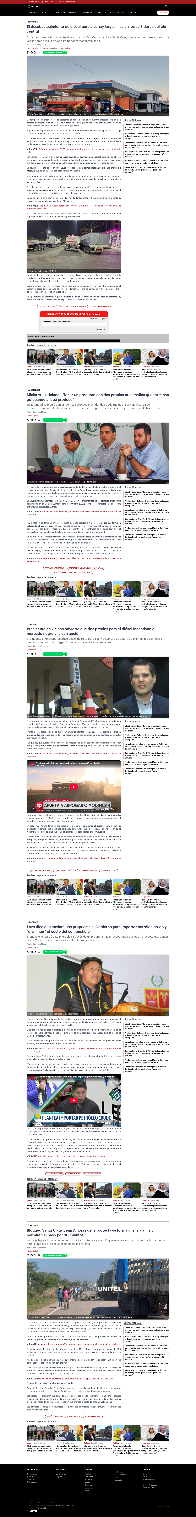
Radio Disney (60, 12)
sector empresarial (89, 870)
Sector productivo (54, 568)
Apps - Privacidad (150, 1485)
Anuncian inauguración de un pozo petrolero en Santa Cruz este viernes (72, 1156)
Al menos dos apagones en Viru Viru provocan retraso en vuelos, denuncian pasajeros (79, 1344)
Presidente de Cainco (42, 870)
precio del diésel (65, 870)
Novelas (146, 1477)
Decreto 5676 (109, 870)
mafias (99, 568)
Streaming (99, 12)
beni (49, 1417)
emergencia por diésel (80, 568)
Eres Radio (73, 12)
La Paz (58, 2)
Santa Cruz (48, 2)
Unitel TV (45, 12)
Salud (87, 1491)
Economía (33, 22)
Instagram (32, 1482)
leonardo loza (54, 1174)
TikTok (31, 1479)
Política (58, 367)
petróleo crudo (92, 1174)
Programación (148, 1479)
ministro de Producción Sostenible (74, 572)
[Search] (166, 6)
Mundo (29, 367)
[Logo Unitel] (33, 6)
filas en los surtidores (72, 306)
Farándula (118, 1480)
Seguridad (145, 367)
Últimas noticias (34, 2)
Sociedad (88, 1479)
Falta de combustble (98, 306)
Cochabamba (69, 2)
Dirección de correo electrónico (56, 322)
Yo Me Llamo (132, 12)
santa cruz (74, 1417)
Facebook (32, 1474)
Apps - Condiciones (150, 1488)
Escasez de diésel (47, 306)
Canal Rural (87, 12)
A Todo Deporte (117, 12)
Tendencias (118, 1472)
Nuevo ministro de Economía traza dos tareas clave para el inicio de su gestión (75, 1379)
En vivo (164, 12)
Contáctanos (61, 1474)
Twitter (31, 1477)
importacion (73, 1174)
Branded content (120, 1475)
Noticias (31, 12)
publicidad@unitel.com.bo (63, 1505)
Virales (116, 1477)
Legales (59, 1477)
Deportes (88, 1485)
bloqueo (59, 1417)
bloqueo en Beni (93, 1417)
